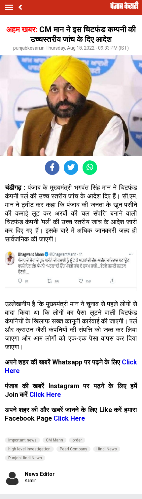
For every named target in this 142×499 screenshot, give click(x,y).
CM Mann (54, 440)
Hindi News (106, 449)
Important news (22, 440)
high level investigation (29, 449)
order (77, 440)
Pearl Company (73, 449)
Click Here (45, 394)
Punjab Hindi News (25, 458)
